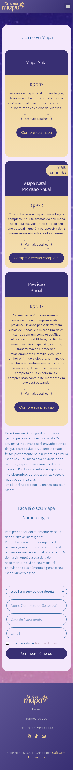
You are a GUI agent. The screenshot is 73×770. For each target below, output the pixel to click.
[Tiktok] (36, 736)
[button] (67, 6)
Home (36, 709)
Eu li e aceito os (34, 643)
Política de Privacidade (36, 728)
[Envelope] (43, 736)
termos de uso (46, 643)
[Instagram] (29, 736)
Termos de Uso (36, 718)
